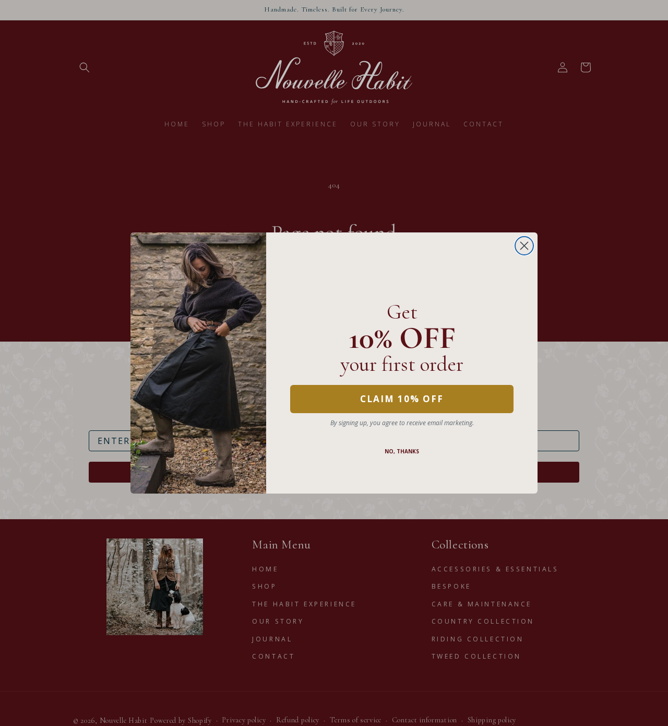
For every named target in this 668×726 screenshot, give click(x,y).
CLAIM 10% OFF (402, 399)
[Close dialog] (524, 246)
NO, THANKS (402, 451)
